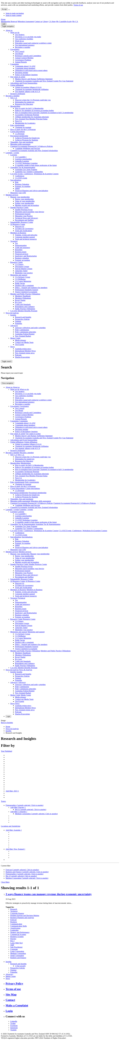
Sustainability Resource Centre (21, 222)
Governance (14, 49)
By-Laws (18, 302)
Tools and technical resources (26, 239)
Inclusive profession (17, 94)
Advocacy (14, 326)
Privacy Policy (14, 983)
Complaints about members (25, 68)
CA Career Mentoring (23, 281)
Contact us (38, 21)
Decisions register (21, 73)
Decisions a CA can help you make (28, 37)
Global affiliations (17, 85)
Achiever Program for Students (26, 140)
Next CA (18, 121)
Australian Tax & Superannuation (22, 167)
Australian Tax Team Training (26, 170)
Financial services (21, 254)
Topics (3, 801)
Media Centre (15, 338)
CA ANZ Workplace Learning (26, 163)
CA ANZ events (21, 178)
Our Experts (19, 345)
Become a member (12, 96)
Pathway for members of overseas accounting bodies (34, 111)
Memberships (15, 106)
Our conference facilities (24, 39)
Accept (4, 9)
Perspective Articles (22, 319)
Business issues (20, 252)
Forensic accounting (22, 260)
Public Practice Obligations (25, 309)
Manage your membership (20, 197)
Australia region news (23, 349)
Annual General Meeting (24, 58)
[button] (8, 26)
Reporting (18, 250)
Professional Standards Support (26, 290)
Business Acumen (17, 937)
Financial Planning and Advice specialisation (31, 191)
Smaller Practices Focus (24, 210)
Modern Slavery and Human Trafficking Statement (33, 79)
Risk (16, 182)
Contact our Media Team (24, 342)
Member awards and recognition (27, 205)
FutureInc (18, 323)
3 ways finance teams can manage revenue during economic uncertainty (49, 894)
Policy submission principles (25, 332)
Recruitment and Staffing (24, 220)
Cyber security (20, 966)
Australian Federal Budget (24, 334)
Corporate (14, 949)
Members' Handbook (23, 296)
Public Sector (20, 283)
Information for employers (24, 102)
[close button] (9, 9)
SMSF (17, 189)
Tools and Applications (23, 231)
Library (45, 21)
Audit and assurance (22, 248)
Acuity (69, 21)
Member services (12, 195)
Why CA (13, 98)
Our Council (19, 51)
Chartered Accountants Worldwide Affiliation (32, 89)
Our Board (19, 54)
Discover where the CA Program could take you (33, 100)
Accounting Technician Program (27, 115)
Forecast (13, 920)
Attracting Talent (21, 271)
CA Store (52, 21)
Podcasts (18, 355)
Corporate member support (25, 237)
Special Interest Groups (23, 269)
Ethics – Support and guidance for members (31, 288)
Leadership (14, 930)
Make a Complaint (17, 1005)
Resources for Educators (24, 104)
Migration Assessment (26, 21)
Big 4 (12, 941)
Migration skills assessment (20, 144)
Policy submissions (22, 330)
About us (9, 30)
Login (4, 24)
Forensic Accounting (22, 186)
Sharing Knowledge (22, 357)
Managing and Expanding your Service (29, 212)
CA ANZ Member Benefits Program (23, 311)
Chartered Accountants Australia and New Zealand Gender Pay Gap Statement (44, 81)
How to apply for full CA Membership (29, 108)
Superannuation (21, 245)
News (12, 347)
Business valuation (22, 258)
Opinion (18, 321)
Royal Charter (20, 300)
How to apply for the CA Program (23, 129)
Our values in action (17, 77)
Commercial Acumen (18, 934)
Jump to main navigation (15, 13)
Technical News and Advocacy (26, 218)
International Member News (25, 351)
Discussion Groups (22, 267)
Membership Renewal (9, 21)
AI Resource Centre (17, 224)
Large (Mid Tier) (16, 943)
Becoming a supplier (22, 47)
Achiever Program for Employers (27, 138)
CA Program (19, 134)
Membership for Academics (25, 123)
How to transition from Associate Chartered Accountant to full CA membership (44, 113)
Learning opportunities (23, 159)
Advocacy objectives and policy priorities (30, 328)
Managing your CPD (18, 193)
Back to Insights (7, 723)
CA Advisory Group (22, 277)
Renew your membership (24, 199)
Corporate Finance (17, 913)
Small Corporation (17, 956)
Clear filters (5, 882)
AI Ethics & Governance (24, 229)
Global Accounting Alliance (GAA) (28, 87)
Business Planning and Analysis (22, 918)
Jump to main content (13, 15)
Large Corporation (17, 951)
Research (13, 909)
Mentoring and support (18, 275)
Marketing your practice (24, 273)
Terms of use (78, 5)
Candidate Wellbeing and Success (27, 148)
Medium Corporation (18, 953)
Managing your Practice (24, 216)
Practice (13, 939)
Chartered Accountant (23, 127)
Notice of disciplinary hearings (26, 75)
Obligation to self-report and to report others (31, 70)
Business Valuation (22, 184)
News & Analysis (12, 313)
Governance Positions (23, 60)
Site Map (11, 994)
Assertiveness (15, 928)
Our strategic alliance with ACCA (27, 92)
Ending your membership (24, 203)
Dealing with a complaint (24, 285)
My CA (75, 21)
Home (3, 19)
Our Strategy (19, 35)
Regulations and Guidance (25, 307)
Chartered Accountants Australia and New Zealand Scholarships (34, 151)
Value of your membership (25, 201)
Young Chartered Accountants (26, 292)
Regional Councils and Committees (28, 56)
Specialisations (15, 180)
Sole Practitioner (16, 947)
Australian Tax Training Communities (29, 172)
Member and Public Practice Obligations (25, 294)
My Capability (61, 21)
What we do (14, 32)
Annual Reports (21, 62)
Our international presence (24, 45)
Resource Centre (16, 262)
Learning (13, 155)
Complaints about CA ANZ (25, 66)
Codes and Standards (23, 304)
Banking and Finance (18, 958)
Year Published (6, 751)
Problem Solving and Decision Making (24, 915)
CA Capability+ (21, 157)
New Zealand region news (25, 353)
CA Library (19, 264)
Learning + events (12, 153)
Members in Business (18, 233)
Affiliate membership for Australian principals (32, 117)
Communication (16, 924)
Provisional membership (19, 136)
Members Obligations (23, 298)
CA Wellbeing (20, 279)
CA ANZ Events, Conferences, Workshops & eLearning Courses (34, 174)
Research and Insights (23, 317)
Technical (13, 241)
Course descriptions (17, 132)
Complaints (14, 64)
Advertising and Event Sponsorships (23, 83)
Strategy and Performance (19, 932)
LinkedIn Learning (22, 161)
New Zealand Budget (23, 336)
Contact (10, 999)
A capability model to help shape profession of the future (36, 165)
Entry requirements (17, 125)
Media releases (20, 340)
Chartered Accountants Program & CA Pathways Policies (31, 146)
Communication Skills (18, 926)
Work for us (19, 41)
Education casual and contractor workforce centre (33, 43)
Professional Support (22, 214)
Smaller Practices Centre (19, 207)
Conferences (19, 176)
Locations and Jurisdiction (10, 826)
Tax (16, 243)
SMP (12, 945)
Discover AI (19, 226)
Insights (13, 315)
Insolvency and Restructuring (26, 256)
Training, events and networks (26, 235)
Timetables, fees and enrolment (21, 142)
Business (13, 922)
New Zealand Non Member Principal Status (31, 119)
